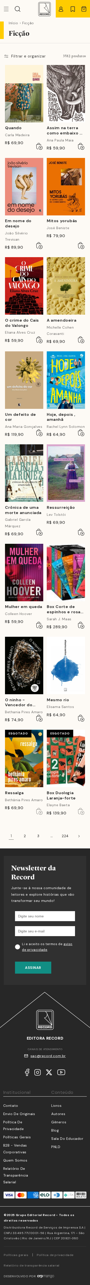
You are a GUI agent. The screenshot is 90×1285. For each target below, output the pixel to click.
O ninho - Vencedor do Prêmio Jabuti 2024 (20, 702)
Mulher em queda (23, 606)
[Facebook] (27, 1073)
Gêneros (58, 1122)
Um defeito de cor (20, 417)
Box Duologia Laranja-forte (61, 795)
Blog (55, 1130)
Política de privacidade (55, 1255)
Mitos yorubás (62, 220)
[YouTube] (61, 1073)
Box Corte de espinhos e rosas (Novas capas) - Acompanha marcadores (65, 609)
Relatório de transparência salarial (15, 1175)
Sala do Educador (67, 1138)
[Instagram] (37, 1073)
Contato (10, 1105)
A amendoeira (61, 320)
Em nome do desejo (18, 223)
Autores (58, 1114)
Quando (13, 127)
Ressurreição (61, 507)
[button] (17, 8)
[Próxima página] (78, 836)
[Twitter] (49, 1073)
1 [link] (11, 835)
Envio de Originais (19, 1114)
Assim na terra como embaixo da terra (66, 130)
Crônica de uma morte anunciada (23, 510)
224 (65, 836)
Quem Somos (15, 1160)
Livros (56, 1105)
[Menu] (9, 8)
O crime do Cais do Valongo (22, 323)
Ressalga (14, 792)
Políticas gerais (16, 1255)
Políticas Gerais (17, 1137)
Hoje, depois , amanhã (61, 417)
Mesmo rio (58, 699)
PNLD (55, 1147)
